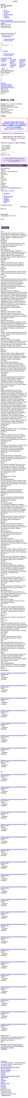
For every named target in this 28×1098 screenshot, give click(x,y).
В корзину (3, 153)
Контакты (6, 17)
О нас (5, 10)
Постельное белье (9, 39)
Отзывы (6, 16)
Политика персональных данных (10, 1067)
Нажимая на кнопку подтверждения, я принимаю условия (12, 1046)
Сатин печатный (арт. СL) (8, 87)
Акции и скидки (8, 14)
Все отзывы (23, 206)
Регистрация (9, 20)
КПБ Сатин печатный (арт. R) (22, 61)
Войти (2, 20)
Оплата (6, 13)
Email (2, 1041)
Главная (3, 83)
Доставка (6, 11)
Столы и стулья (8, 40)
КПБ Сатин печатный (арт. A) (13, 61)
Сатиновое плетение (4, 60)
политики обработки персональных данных (12, 1046)
